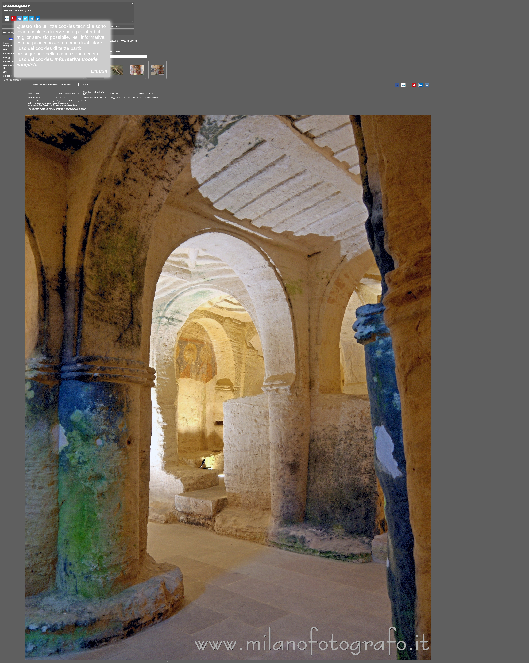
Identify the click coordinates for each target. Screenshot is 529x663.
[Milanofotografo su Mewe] (7, 20)
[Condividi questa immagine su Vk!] (427, 87)
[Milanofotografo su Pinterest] (13, 20)
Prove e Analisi (10, 61)
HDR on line (73, 101)
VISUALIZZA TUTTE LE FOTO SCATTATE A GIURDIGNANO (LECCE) (57, 109)
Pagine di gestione (12, 80)
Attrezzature (9, 53)
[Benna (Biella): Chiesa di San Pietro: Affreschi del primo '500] (157, 74)
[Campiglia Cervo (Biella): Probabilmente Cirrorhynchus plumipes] (116, 74)
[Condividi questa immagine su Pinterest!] (411, 87)
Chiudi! (99, 71)
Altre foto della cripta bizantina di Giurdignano (48, 103)
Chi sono (7, 76)
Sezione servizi (113, 26)
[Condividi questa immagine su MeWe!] (403, 87)
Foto (5, 49)
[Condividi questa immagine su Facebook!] (396, 87)
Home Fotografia (8, 44)
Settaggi (7, 57)
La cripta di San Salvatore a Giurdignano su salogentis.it (52, 105)
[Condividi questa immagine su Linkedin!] (420, 87)
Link (5, 72)
